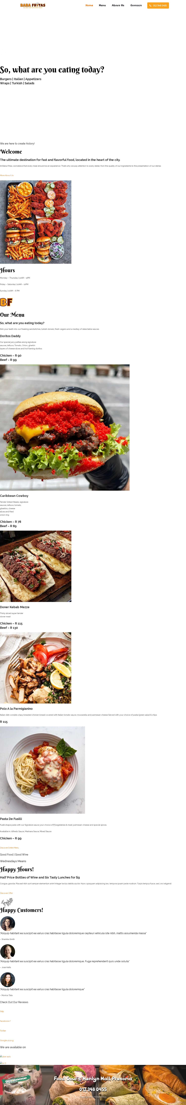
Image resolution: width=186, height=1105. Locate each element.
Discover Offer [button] (6, 893)
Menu (102, 5)
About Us (118, 5)
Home (89, 5)
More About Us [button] (6, 175)
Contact (136, 5)
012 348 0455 (160, 5)
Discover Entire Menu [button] (9, 848)
